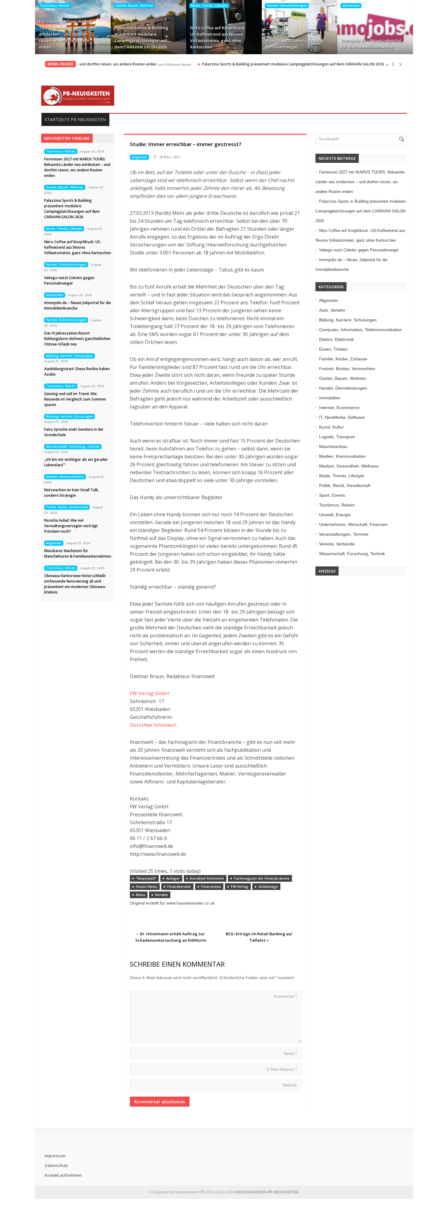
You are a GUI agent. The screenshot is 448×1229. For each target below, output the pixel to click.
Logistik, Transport (337, 436)
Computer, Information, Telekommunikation (360, 329)
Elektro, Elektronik (336, 339)
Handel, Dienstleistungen (287, 5)
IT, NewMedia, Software (342, 417)
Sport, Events (332, 495)
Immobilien (351, 5)
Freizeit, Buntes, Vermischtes (347, 368)
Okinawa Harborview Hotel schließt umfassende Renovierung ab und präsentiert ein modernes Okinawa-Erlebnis (75, 584)
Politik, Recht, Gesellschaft (67, 507)
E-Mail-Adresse (282, 1069)
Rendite (161, 894)
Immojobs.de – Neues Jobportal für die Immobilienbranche (371, 44)
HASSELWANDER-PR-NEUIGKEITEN (266, 1192)
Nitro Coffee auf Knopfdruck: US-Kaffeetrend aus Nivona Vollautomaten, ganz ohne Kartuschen (217, 37)
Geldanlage (268, 886)
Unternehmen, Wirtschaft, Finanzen (353, 524)
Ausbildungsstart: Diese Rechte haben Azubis (77, 371)
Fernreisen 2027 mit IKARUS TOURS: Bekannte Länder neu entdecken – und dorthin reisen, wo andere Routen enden (67, 34)
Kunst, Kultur (331, 427)
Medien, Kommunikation (65, 476)
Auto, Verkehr (332, 310)
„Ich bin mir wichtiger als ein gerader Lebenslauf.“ (76, 462)
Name (290, 1053)
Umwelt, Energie (335, 514)
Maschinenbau (333, 446)
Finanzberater (179, 886)
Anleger (173, 878)
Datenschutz (56, 1165)
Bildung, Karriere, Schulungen (69, 356)
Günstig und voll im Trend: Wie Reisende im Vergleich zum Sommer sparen (75, 399)
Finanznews (211, 886)
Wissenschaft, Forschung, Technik (73, 446)
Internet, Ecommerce (339, 407)
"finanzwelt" (146, 878)
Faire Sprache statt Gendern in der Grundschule (74, 432)
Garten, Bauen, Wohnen (134, 5)
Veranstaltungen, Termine (343, 534)
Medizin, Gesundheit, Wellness (349, 466)
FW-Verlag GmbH (149, 693)
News (140, 894)
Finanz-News (146, 886)
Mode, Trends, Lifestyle (209, 5)
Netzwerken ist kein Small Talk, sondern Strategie (71, 492)
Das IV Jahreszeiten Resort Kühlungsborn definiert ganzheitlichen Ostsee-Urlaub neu (77, 339)
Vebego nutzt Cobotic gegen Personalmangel (293, 44)
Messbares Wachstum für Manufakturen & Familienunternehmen (77, 553)
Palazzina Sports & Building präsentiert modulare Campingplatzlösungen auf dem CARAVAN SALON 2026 (141, 37)
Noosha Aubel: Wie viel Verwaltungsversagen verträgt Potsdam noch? (71, 526)
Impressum (55, 1155)
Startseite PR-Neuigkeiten (75, 119)
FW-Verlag (239, 886)
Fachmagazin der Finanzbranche (262, 878)
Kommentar (285, 996)
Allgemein (54, 543)
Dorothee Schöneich (153, 725)
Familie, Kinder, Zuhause (343, 358)
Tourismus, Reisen (54, 5)
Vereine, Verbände (337, 543)
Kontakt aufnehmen (63, 1175)
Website (290, 1085)
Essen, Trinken (333, 349)
